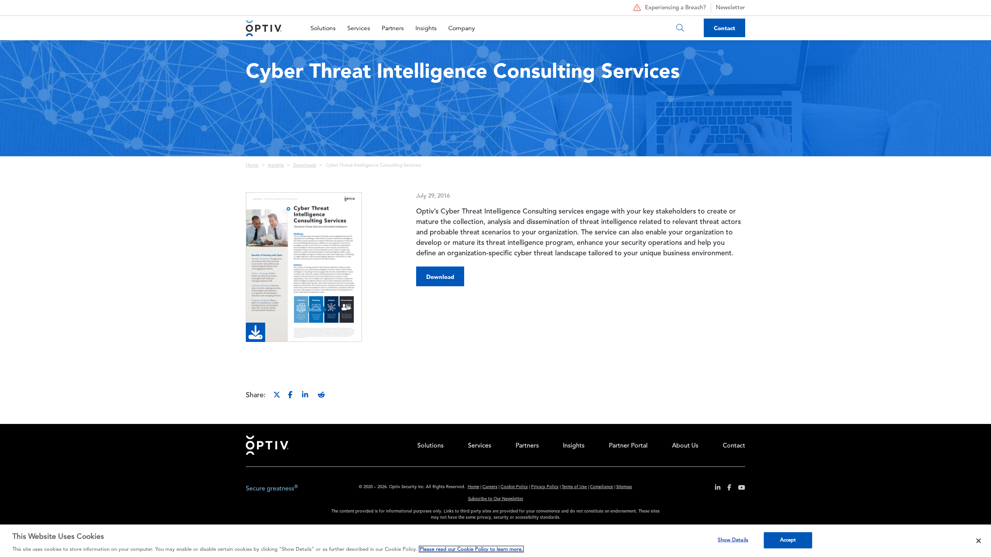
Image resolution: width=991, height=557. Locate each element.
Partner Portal (628, 446)
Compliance (601, 487)
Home (252, 165)
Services (358, 28)
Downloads (304, 165)
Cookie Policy (514, 487)
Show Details (733, 539)
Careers (489, 487)
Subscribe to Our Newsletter (495, 499)
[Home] (263, 28)
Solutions (323, 28)
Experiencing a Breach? (675, 8)
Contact (724, 28)
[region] (495, 541)
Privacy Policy (545, 487)
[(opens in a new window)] (714, 489)
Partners (393, 28)
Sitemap (624, 487)
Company (461, 28)
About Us (685, 446)
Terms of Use (574, 487)
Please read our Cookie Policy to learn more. (471, 549)
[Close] (978, 540)
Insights (426, 28)
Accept (788, 539)
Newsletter (730, 8)
